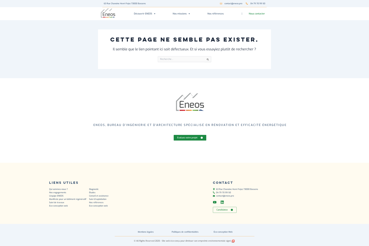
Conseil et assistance (99, 195)
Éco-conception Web (223, 232)
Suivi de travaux (57, 202)
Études (92, 192)
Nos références (215, 13)
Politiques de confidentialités (185, 232)
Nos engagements (57, 192)
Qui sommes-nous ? (58, 189)
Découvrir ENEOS (143, 13)
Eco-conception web (58, 205)
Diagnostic (94, 189)
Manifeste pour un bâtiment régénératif (67, 199)
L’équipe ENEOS (56, 195)
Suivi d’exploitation (98, 199)
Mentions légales (146, 232)
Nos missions (180, 13)
